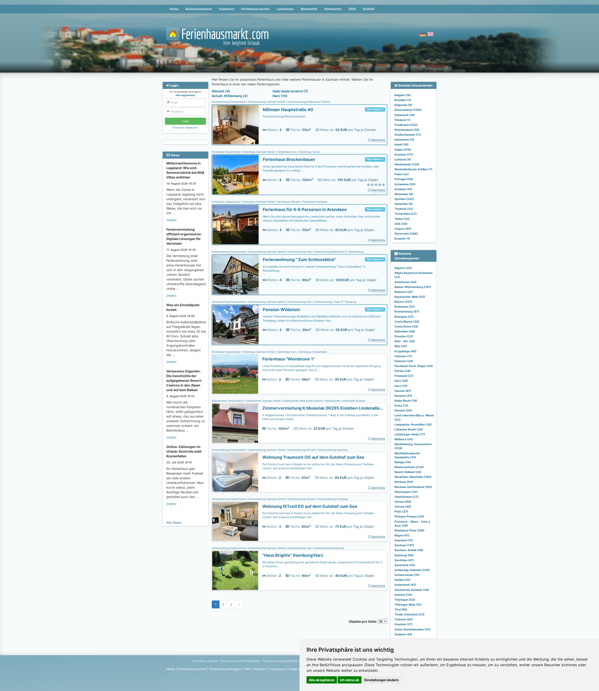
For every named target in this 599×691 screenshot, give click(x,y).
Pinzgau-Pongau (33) (409, 516)
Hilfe (352, 9)
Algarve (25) (403, 268)
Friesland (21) (403, 376)
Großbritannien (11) (407, 134)
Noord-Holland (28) (407, 472)
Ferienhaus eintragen (225, 669)
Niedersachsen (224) (409, 467)
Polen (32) (401, 174)
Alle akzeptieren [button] (322, 680)
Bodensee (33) (404, 306)
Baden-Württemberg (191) (412, 287)
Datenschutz (298, 669)
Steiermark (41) (405, 584)
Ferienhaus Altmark (289, 201)
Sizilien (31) (402, 580)
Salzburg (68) (404, 555)
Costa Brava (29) (406, 326)
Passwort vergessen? (185, 127)
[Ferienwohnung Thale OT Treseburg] (235, 325)
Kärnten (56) (403, 410)
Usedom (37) (403, 624)
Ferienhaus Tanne (308, 151)
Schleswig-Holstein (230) (412, 570)
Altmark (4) (221, 91)
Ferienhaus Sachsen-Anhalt (259, 151)
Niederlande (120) (406, 164)
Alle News (173, 522)
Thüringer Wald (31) (408, 604)
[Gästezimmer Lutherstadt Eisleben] (235, 423)
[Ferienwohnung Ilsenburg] (235, 570)
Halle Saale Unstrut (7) (290, 91)
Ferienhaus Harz (287, 151)
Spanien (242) (404, 199)
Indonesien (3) (404, 139)
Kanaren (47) (403, 395)
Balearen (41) (403, 292)
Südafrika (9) (403, 204)
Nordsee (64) (403, 482)
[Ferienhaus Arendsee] (235, 224)
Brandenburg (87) (406, 311)
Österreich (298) (406, 233)
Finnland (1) (402, 120)
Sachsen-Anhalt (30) (408, 550)
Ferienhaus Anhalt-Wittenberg (239, 661)
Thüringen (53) (404, 599)
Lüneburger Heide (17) (409, 434)
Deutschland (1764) (408, 110)
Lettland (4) (402, 159)
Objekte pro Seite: (363, 621)
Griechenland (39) (406, 129)
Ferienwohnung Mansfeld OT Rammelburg (339, 251)
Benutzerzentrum (199, 9)
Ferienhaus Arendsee (314, 201)
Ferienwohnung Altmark (301, 449)
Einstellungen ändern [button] (381, 680)
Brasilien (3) (402, 100)
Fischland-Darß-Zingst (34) (413, 366)
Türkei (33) (402, 219)
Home (174, 9)
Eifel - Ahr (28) (404, 341)
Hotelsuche (333, 9)
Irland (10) (401, 144)
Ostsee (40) (402, 506)
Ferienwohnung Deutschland (229, 101)
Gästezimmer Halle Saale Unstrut (302, 400)
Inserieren (226, 9)
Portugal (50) (403, 179)
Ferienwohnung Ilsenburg (329, 548)
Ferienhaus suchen (255, 9)
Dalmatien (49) (404, 331)
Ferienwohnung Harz (300, 251)
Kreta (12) (401, 405)
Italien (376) (402, 149)
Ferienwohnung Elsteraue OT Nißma (308, 101)
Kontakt (369, 9)
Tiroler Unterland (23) (409, 614)
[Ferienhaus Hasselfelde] (235, 374)
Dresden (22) (403, 336)
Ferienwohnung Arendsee (332, 449)
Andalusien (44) (405, 282)
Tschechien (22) (405, 213)
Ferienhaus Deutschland (226, 151)
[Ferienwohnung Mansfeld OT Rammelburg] (235, 275)
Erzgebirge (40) (405, 351)
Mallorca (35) (403, 439)
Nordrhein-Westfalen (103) (412, 477)
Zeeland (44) (403, 634)
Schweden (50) (405, 184)
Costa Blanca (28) (406, 321)
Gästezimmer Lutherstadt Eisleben (344, 400)
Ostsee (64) (402, 501)
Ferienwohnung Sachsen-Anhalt (266, 101)
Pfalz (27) (401, 511)
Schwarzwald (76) (407, 575)
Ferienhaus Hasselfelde (312, 351)
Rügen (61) (401, 535)
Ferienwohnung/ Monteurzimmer (284, 116)
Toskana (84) (403, 619)
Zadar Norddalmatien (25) (412, 629)
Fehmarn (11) (403, 356)
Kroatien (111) (403, 154)
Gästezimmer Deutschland (228, 400)
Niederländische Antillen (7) (413, 169)
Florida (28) (402, 371)
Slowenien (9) (403, 194)
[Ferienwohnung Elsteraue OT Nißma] (235, 125)
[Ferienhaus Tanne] (235, 174)
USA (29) (400, 223)
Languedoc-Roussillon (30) (413, 424)
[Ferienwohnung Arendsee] (235, 472)
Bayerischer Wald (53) (409, 296)
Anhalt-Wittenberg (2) (230, 96)
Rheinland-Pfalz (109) (409, 530)
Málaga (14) (402, 462)
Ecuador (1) (402, 238)
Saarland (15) (403, 540)
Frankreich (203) (406, 125)
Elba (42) (400, 346)
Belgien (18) (402, 95)
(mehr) (171, 220)
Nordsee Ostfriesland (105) (413, 487)
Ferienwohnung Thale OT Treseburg (335, 301)
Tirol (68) (400, 609)
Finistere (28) (403, 361)
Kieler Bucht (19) (405, 400)
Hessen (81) (402, 391)
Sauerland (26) (404, 565)
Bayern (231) (403, 301)
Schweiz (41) (403, 189)
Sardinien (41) (404, 560)
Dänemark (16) (404, 115)
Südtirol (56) (403, 594)
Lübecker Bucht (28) (408, 429)
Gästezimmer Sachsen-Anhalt (263, 400)
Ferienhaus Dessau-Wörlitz (279, 661)
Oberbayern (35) (406, 492)
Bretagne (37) (404, 316)
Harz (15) (280, 96)
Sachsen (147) (404, 545)
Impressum (277, 669)
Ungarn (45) (402, 228)
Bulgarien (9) (403, 105)
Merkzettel (309, 9)
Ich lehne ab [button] (349, 680)
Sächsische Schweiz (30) (411, 590)
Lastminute (285, 9)
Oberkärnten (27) (406, 496)
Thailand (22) (403, 209)
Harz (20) (401, 380)
